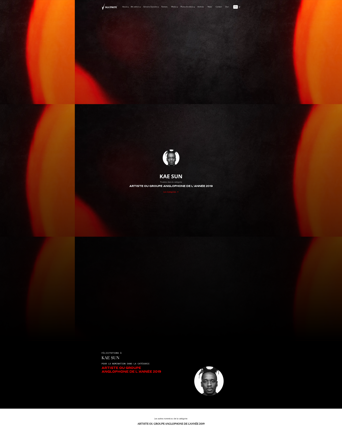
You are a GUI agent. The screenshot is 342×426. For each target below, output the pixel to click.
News (210, 7)
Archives (200, 7)
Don (227, 7)
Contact (219, 7)
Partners (164, 7)
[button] (124, 7)
